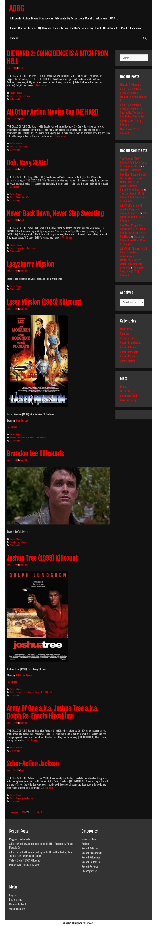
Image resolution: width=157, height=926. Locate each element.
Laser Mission (41, 437)
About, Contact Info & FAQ (25, 28)
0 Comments (15, 98)
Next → (44, 812)
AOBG (17, 8)
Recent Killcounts (16, 434)
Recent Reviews (16, 92)
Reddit (125, 28)
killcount (31, 437)
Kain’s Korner (60, 28)
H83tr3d (24, 437)
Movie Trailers (127, 329)
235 (24, 812)
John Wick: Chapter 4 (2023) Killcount (134, 217)
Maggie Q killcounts (130, 84)
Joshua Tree (39, 692)
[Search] (145, 38)
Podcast (14, 38)
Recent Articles (128, 338)
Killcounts (15, 18)
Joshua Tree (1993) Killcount (42, 558)
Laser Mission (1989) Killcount (44, 302)
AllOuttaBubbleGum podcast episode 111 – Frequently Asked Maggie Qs (133, 94)
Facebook (135, 28)
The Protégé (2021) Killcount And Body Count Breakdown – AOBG (133, 162)
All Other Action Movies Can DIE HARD (52, 112)
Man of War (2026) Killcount (130, 131)
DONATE (113, 18)
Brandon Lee (21, 420)
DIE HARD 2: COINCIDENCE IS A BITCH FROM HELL (58, 57)
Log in (123, 386)
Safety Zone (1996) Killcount (130, 123)
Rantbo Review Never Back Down (22, 247)
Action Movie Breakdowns (38, 18)
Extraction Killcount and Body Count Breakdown (133, 240)
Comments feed (128, 395)
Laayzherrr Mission (30, 264)
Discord (46, 28)
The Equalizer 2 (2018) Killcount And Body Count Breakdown (133, 197)
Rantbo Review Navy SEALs (20, 197)
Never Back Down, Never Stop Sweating (55, 213)
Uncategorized (128, 360)
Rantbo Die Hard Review (19, 146)
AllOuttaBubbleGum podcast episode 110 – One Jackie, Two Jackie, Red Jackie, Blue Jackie (132, 110)
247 (38, 812)
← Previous (12, 812)
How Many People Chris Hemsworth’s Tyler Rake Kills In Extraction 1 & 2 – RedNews (133, 230)
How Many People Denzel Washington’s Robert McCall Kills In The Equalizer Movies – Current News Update (133, 182)
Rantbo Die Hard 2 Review (20, 95)
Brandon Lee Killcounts (35, 454)
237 (32, 812)
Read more (41, 85)
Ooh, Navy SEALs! (27, 163)
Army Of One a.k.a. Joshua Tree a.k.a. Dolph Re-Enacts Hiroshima (53, 712)
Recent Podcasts (129, 351)
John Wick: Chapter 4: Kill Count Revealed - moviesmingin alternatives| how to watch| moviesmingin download (133, 257)
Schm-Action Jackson (33, 764)
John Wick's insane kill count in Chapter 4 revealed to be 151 (131, 209)
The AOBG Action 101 (107, 28)
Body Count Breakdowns (93, 18)
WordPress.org (128, 400)
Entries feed (126, 391)
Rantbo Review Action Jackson (21, 798)
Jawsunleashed (28, 692)
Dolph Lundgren (23, 675)
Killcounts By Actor (66, 18)
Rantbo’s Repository (81, 28)
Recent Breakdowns (130, 342)
